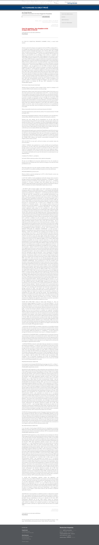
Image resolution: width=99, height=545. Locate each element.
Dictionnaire (68, 2)
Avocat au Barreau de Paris (27, 536)
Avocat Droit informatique (54, 510)
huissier (73, 537)
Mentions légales (25, 541)
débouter (71, 532)
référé (69, 537)
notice (63, 17)
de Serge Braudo (72, 3)
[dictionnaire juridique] (40, 2)
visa (61, 535)
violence (73, 533)
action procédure (63, 537)
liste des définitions (67, 14)
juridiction (74, 530)
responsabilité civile (65, 533)
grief (61, 530)
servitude (69, 535)
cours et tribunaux (67, 22)
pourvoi (64, 535)
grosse (61, 532)
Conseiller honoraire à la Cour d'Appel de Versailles (28, 531)
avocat (72, 535)
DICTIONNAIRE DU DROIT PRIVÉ (35, 8)
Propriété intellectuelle (26, 538)
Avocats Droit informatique (54, 26)
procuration (69, 530)
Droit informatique (25, 537)
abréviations (65, 19)
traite (65, 532)
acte (64, 530)
